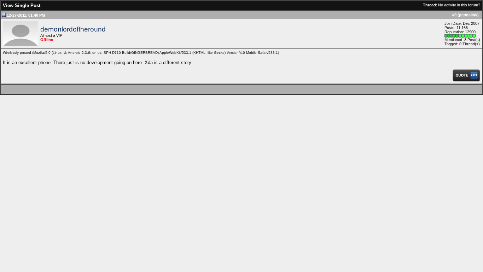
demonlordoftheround (73, 29)
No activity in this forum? (459, 5)
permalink (468, 15)
